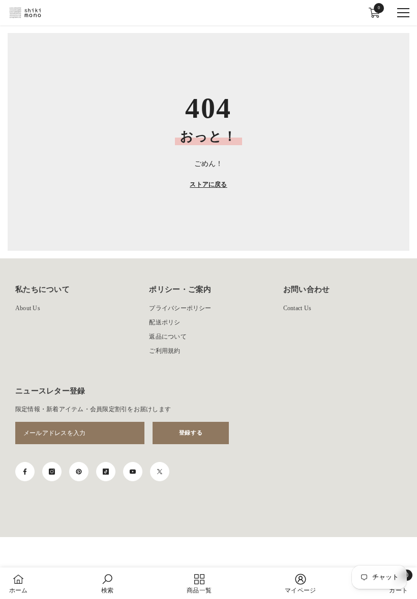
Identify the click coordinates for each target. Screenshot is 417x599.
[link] (107, 583)
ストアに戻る (208, 184)
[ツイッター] (159, 471)
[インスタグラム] (52, 471)
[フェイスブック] (25, 471)
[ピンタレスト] (78, 471)
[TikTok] (105, 471)
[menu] (403, 13)
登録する (190, 432)
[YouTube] (132, 471)
